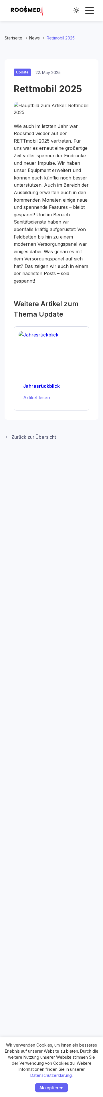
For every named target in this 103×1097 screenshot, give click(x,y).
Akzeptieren (51, 1087)
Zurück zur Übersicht (33, 437)
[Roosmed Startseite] (28, 10)
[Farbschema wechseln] (76, 10)
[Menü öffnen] (89, 10)
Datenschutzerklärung (51, 1075)
